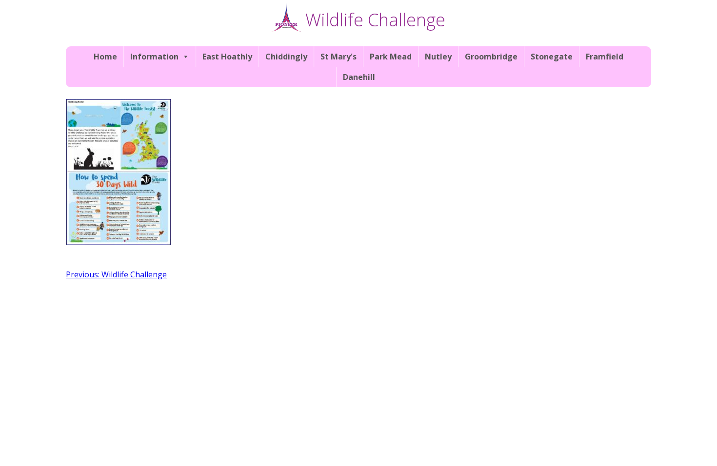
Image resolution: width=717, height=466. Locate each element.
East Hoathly (227, 56)
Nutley (438, 56)
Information (154, 56)
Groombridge (491, 56)
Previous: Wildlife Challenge (116, 274)
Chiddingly (286, 56)
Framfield (604, 56)
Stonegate (552, 56)
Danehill (359, 77)
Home (105, 56)
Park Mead (391, 56)
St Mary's (338, 56)
